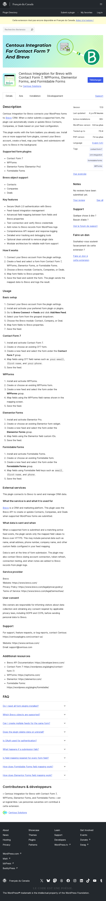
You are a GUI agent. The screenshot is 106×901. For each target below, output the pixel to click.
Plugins (32, 839)
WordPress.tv (62, 844)
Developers (60, 839)
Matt (6, 858)
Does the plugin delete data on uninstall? (23, 732)
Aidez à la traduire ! (85, 20)
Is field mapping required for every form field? (26, 758)
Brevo (9, 117)
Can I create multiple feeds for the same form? (26, 723)
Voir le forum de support (85, 226)
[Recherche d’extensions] (32, 29)
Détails (9, 96)
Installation (35, 96)
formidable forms (95, 160)
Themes (33, 835)
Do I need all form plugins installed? (21, 706)
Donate (85, 839)
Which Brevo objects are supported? (21, 714)
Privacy (6, 844)
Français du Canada (19, 880)
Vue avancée (79, 174)
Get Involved (86, 830)
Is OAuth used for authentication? (20, 740)
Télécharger (95, 80)
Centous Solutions (32, 86)
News (6, 835)
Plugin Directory (10, 12)
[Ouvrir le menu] (101, 4)
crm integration (96, 155)
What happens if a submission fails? (21, 749)
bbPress (8, 863)
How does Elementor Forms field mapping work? (27, 775)
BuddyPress (10, 868)
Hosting (7, 839)
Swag (84, 844)
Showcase (34, 830)
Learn (57, 830)
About (6, 830)
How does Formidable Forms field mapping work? (28, 766)
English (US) (97, 143)
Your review (79, 200)
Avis (21, 96)
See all (100, 200)
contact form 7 (96, 149)
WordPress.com (12, 853)
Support (99, 96)
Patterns (33, 844)
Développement (55, 96)
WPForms (98, 166)
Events (83, 835)
